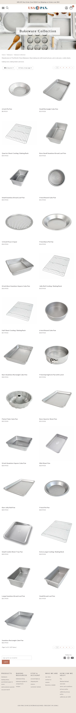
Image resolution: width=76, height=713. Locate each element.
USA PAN (38, 8)
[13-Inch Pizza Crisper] (19, 222)
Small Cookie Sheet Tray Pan (12, 552)
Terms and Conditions (66, 686)
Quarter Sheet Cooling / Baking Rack (15, 153)
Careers (47, 682)
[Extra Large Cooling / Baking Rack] (56, 532)
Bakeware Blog (20, 678)
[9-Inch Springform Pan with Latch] (56, 354)
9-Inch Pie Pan (44, 507)
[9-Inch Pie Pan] (56, 487)
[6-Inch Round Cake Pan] (56, 310)
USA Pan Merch (5, 689)
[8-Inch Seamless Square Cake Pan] (19, 443)
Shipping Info (34, 681)
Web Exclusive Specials (7, 687)
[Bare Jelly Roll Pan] (19, 487)
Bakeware (4, 677)
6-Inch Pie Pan (7, 109)
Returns (33, 684)
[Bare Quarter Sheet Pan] (56, 399)
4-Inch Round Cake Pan (47, 197)
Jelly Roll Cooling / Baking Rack (50, 286)
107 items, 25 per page (24, 68)
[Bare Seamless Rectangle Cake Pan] (19, 354)
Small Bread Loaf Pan (47, 596)
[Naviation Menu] (3, 8)
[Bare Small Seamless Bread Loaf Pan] (56, 133)
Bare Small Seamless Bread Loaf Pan (52, 153)
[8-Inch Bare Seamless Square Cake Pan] (19, 266)
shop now (19, 93)
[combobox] (7, 8)
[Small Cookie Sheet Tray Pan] (19, 532)
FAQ (61, 678)
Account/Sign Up (35, 678)
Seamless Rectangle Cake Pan (12, 640)
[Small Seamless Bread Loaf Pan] (19, 177)
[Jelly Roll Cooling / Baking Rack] (56, 266)
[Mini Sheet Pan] (56, 443)
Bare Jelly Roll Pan (8, 507)
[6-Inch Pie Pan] (19, 89)
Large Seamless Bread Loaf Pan (13, 596)
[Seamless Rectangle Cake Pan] (19, 620)
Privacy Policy (64, 689)
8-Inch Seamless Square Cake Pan (14, 463)
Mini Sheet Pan (44, 463)
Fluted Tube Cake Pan (10, 419)
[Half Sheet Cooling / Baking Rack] (19, 310)
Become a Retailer (50, 685)
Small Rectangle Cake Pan (48, 109)
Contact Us (48, 679)
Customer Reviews (36, 687)
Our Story (48, 677)
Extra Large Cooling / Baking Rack (51, 552)
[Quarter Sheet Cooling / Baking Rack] (19, 133)
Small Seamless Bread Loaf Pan (13, 197)
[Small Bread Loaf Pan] (56, 576)
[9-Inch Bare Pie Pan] (56, 222)
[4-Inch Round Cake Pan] (56, 177)
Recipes (18, 686)
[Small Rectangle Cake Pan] (56, 89)
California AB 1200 (65, 697)
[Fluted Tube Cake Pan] (19, 399)
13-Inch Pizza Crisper (9, 242)
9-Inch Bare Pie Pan (46, 242)
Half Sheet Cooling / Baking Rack (14, 330)
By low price (9, 68)
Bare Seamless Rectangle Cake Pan (14, 375)
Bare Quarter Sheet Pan (48, 419)
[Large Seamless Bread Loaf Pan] (19, 576)
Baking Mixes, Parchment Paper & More (7, 682)
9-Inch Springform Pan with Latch (51, 375)
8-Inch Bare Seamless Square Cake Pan (16, 286)
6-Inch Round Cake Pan (47, 330)
